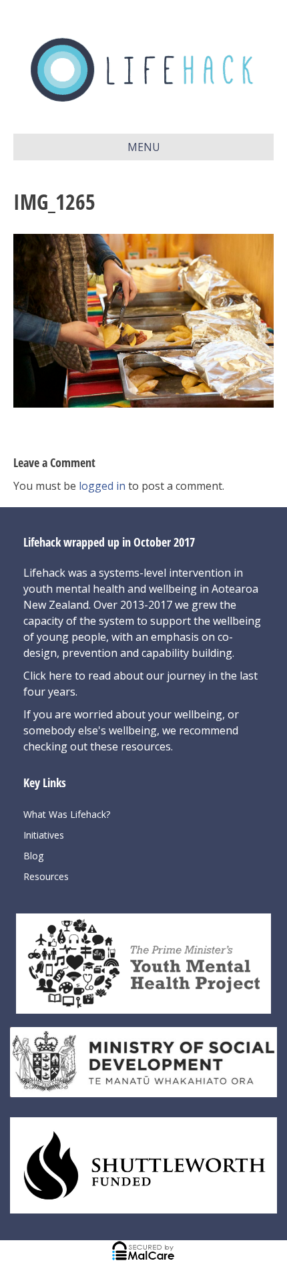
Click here (49, 675)
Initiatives (43, 835)
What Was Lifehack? (66, 814)
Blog (33, 855)
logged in (102, 485)
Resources (46, 876)
